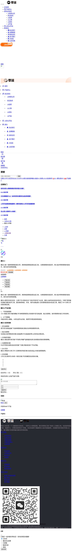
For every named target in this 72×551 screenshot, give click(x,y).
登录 (2, 152)
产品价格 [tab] (7, 284)
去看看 (3, 410)
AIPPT (20, 178)
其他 (4, 547)
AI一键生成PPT (60, 178)
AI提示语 (25, 178)
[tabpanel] (36, 333)
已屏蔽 (5, 543)
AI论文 (10, 178)
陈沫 (2, 402)
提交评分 (3, 369)
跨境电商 (24, 270)
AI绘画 (36, 178)
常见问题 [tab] (7, 286)
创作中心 (5, 167)
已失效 (5, 539)
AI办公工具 (7, 221)
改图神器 (31, 178)
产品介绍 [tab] (7, 280)
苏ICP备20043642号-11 (34, 526)
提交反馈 (3, 549)
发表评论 (3, 390)
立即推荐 (3, 276)
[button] (6, 94)
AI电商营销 (10, 270)
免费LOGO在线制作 (47, 178)
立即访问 (4, 272)
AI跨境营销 (18, 270)
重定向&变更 (7, 541)
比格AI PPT (4, 178)
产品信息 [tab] (7, 282)
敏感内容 (6, 545)
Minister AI (15, 178)
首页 (5, 219)
